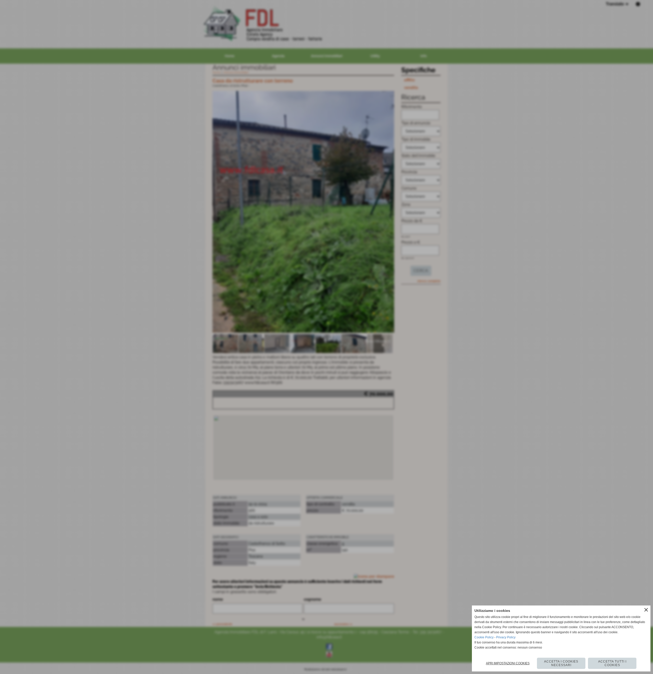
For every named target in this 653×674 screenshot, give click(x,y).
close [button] (646, 610)
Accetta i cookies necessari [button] (561, 663)
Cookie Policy (484, 637)
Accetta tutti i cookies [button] (612, 663)
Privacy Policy (506, 637)
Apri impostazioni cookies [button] (508, 663)
